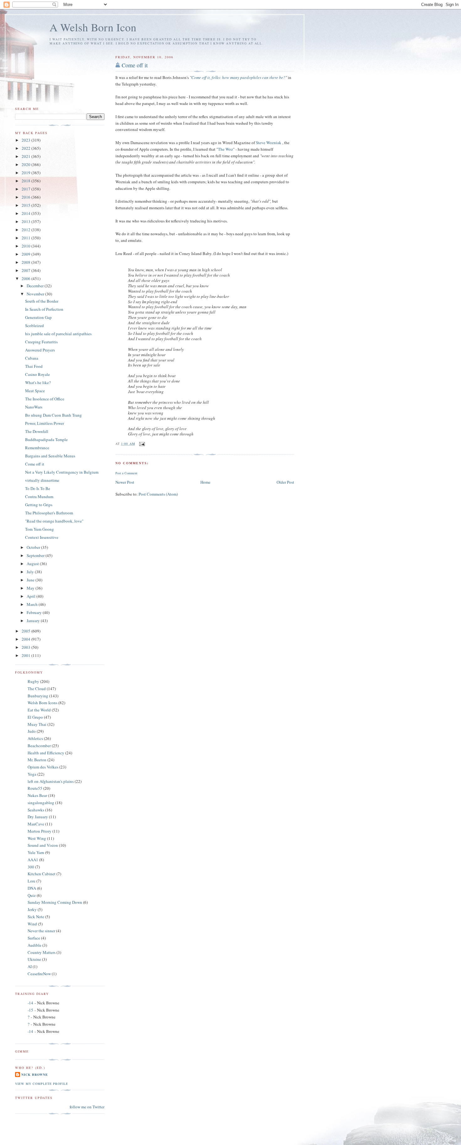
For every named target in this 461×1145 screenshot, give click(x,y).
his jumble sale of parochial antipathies (58, 333)
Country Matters (42, 952)
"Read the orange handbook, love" (54, 521)
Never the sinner (41, 931)
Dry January (38, 817)
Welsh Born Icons (42, 702)
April (31, 596)
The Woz (225, 149)
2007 (26, 270)
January (34, 620)
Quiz (32, 895)
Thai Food (34, 366)
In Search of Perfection (44, 309)
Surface (34, 938)
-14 (30, 1003)
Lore (31, 881)
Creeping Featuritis (41, 342)
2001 (26, 655)
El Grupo (35, 717)
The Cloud (37, 688)
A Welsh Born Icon (93, 27)
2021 (26, 156)
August (33, 563)
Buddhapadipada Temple (46, 439)
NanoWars (33, 407)
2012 (26, 229)
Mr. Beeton (37, 759)
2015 (26, 205)
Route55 (35, 788)
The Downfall (36, 431)
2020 (26, 164)
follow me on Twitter (87, 1107)
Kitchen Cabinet (42, 874)
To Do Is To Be (37, 488)
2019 (26, 172)
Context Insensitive (41, 537)
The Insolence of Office (44, 399)
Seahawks (36, 810)
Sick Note (36, 916)
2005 (26, 631)
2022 (26, 148)
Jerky (32, 909)
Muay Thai (37, 724)
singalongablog (41, 802)
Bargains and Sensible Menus (50, 456)
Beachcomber (39, 745)
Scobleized (34, 325)
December (36, 286)
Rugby (33, 681)
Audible (34, 945)
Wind (32, 924)
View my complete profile (41, 1083)
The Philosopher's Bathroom (49, 513)
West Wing (37, 838)
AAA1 (33, 859)
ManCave (36, 824)
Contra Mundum (39, 496)
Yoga (32, 774)
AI (30, 966)
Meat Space (35, 390)
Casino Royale (37, 374)
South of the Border (41, 301)
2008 (26, 262)
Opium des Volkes (43, 767)
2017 (26, 189)
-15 (30, 1010)
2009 (26, 254)
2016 (26, 197)
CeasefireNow (39, 973)
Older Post (285, 482)
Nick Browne (34, 1074)
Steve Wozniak (268, 142)
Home (205, 482)
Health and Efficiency (46, 753)
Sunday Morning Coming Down (55, 902)
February (35, 612)
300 (31, 867)
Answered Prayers (40, 350)
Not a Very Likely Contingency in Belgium (61, 472)
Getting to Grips (38, 504)
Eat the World (39, 710)
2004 (26, 639)
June (31, 580)
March (33, 604)
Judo (32, 731)
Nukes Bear (37, 795)
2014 (26, 213)
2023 (26, 140)
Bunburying (38, 696)
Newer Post (124, 482)
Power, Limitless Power (44, 423)
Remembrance (37, 447)
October (34, 547)
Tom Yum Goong (39, 529)
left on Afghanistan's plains (51, 781)
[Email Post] (141, 443)
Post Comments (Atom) (158, 494)
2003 (26, 647)
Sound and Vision (43, 845)
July (31, 572)
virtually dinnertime (42, 480)
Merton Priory (39, 831)
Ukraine (34, 959)
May (31, 588)
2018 (26, 181)
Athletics (35, 738)
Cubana (31, 358)
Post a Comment (126, 473)
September (36, 555)
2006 (26, 278)
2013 (26, 221)
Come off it (135, 65)
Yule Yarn (36, 852)
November (36, 294)
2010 (26, 246)
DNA (32, 888)
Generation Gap (38, 317)
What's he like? (38, 382)
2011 (26, 238)
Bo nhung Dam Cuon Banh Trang (53, 415)
